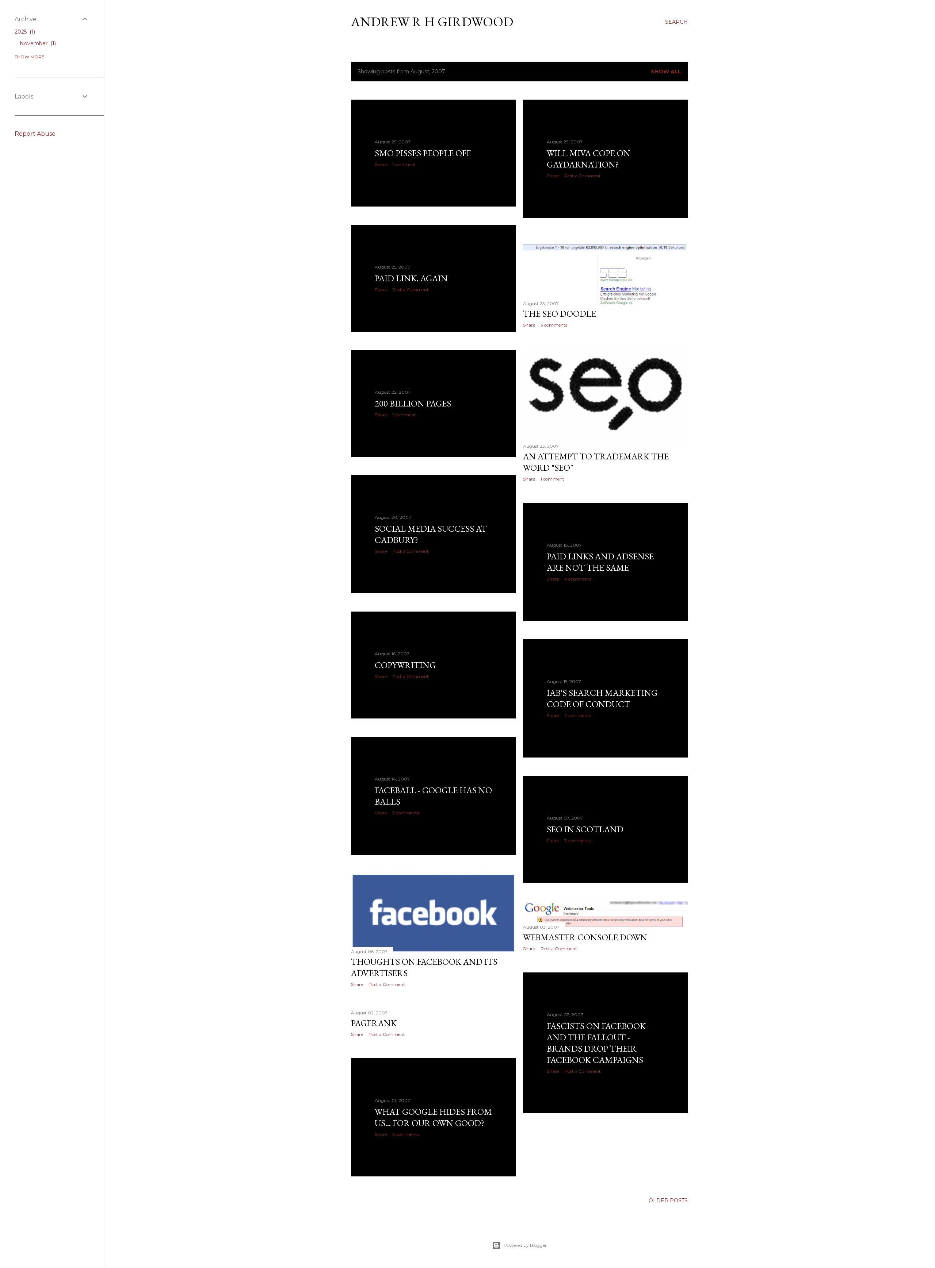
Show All (666, 71)
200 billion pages (413, 403)
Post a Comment (582, 175)
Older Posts (668, 1200)
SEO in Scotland (585, 829)
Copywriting (405, 665)
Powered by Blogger (525, 1245)
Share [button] (381, 164)
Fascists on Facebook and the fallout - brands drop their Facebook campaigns (596, 1042)
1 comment (404, 164)
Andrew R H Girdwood (432, 21)
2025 (24, 31)
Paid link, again (411, 278)
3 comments (554, 325)
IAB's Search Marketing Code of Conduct (602, 698)
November (37, 43)
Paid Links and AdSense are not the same (600, 562)
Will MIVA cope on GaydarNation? (588, 158)
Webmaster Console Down (585, 937)
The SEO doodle (559, 313)
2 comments (577, 715)
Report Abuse (35, 133)
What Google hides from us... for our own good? (433, 1117)
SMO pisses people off (423, 153)
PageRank (374, 1023)
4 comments (577, 579)
